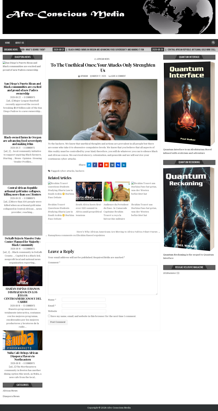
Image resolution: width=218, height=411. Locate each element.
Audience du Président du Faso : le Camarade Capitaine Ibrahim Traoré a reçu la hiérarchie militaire (116, 211)
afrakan (84, 75)
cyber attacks (67, 171)
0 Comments (29, 97)
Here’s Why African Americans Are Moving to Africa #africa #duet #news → (118, 231)
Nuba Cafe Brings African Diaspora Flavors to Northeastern (22, 356)
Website (52, 311)
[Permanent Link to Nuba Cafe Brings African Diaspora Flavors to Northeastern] (22, 340)
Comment (54, 262)
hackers (79, 171)
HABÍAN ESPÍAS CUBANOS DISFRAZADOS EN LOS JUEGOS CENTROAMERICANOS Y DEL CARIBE (22, 295)
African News (103, 58)
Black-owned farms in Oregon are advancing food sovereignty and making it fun (22, 140)
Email (52, 305)
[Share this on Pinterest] (100, 164)
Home (7, 42)
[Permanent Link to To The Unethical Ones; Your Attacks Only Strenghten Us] (103, 109)
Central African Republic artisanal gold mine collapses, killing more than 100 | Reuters (22, 191)
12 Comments (29, 305)
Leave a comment (118, 75)
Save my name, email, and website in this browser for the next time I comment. (93, 316)
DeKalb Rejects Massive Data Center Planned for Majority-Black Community (23, 241)
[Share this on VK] (112, 164)
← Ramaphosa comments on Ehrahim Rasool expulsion (75, 235)
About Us (19, 42)
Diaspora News (11, 396)
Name (52, 299)
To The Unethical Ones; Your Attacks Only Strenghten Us (103, 67)
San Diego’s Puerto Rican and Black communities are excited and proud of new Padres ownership (22, 88)
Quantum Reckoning (174, 254)
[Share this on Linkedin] (123, 164)
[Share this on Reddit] (106, 164)
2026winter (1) (171, 273)
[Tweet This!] (89, 164)
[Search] (213, 42)
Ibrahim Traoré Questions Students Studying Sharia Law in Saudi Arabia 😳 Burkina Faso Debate (61, 211)
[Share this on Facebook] (94, 164)
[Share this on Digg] (118, 164)
